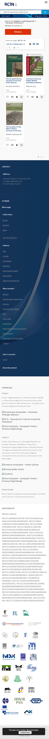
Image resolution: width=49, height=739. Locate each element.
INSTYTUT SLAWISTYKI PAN (11, 572)
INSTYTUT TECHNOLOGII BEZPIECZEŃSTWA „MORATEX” (25, 600)
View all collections (10, 238)
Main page (6, 207)
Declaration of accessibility (13, 338)
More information (33, 730)
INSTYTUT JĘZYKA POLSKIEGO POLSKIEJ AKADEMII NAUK (21, 558)
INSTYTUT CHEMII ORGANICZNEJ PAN (32, 544)
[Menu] (46, 2)
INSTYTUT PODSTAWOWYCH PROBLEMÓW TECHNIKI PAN (22, 569)
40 (21, 40)
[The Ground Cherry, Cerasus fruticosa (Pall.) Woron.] (14, 65)
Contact (6, 343)
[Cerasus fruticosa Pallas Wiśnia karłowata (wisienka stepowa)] (34, 65)
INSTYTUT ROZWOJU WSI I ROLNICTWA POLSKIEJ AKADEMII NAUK (24, 592)
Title (4, 251)
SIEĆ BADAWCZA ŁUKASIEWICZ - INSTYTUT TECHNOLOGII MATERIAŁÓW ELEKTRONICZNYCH (20, 580)
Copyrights (7, 319)
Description (7, 276)
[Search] (45, 12)
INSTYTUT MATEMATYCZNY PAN (13, 518)
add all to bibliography (14, 44)
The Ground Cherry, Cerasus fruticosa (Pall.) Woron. (14, 81)
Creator (6, 256)
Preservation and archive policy (15, 329)
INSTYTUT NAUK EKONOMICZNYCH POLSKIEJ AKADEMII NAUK (23, 589)
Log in (5, 359)
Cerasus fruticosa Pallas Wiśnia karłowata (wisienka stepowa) (34, 81)
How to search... (6, 16)
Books (5, 220)
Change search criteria (40, 16)
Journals (6, 225)
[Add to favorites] (7, 97)
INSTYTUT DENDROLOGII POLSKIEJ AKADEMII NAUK (20, 546)
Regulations (7, 324)
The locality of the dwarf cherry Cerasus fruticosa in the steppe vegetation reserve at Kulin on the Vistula (14, 129)
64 (24, 40)
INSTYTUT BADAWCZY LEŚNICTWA (29, 527)
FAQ (4, 314)
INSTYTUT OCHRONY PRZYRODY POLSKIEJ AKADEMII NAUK (22, 566)
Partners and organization (12, 299)
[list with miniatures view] (34, 44)
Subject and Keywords (11, 281)
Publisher (6, 266)
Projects (6, 304)
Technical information (11, 309)
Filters (18, 31)
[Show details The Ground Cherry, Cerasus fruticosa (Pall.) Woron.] (21, 97)
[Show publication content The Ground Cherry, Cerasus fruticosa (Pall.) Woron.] (17, 97)
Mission (5, 294)
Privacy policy (8, 333)
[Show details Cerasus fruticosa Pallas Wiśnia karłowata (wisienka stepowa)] (41, 97)
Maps (5, 230)
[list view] (37, 44)
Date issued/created (10, 271)
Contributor (7, 261)
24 (19, 40)
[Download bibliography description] (12, 97)
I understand (25, 732)
